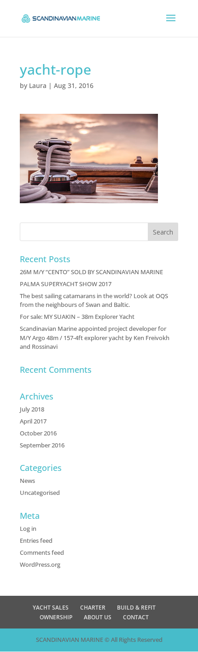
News (27, 480)
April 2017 (33, 421)
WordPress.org (40, 564)
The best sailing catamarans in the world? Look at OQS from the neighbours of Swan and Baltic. (94, 300)
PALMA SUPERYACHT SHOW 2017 (65, 284)
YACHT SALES (51, 607)
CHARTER (92, 607)
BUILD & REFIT (136, 607)
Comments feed (42, 552)
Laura (38, 85)
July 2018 (32, 409)
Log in (28, 528)
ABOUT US (97, 617)
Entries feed (36, 540)
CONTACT (136, 617)
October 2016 (38, 433)
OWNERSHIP (56, 617)
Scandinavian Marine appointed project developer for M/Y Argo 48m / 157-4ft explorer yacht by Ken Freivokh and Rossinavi (94, 337)
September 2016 (42, 445)
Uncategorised (40, 492)
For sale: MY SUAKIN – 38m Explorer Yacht (77, 316)
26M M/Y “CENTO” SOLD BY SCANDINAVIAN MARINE (91, 272)
